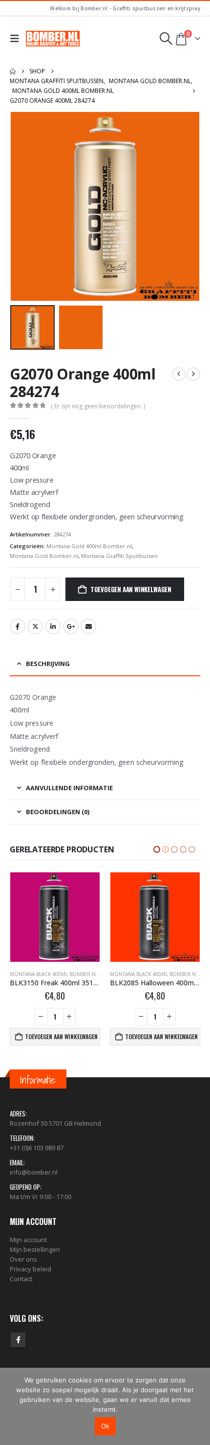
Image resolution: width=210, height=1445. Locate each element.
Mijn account (28, 1239)
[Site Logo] (53, 38)
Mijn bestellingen (35, 1249)
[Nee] (198, 1406)
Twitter (35, 626)
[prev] (179, 374)
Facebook (17, 626)
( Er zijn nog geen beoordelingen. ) (98, 406)
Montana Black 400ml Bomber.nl (54, 974)
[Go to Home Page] (13, 71)
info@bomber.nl (34, 1172)
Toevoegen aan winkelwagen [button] (61, 1036)
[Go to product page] (55, 917)
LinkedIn (53, 626)
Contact (21, 1278)
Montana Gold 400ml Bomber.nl (89, 546)
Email (88, 626)
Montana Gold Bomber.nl (44, 555)
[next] (193, 374)
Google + (71, 626)
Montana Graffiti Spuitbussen (119, 555)
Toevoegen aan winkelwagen (130, 589)
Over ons (23, 1259)
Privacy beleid (30, 1269)
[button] (17, 38)
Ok (105, 1426)
